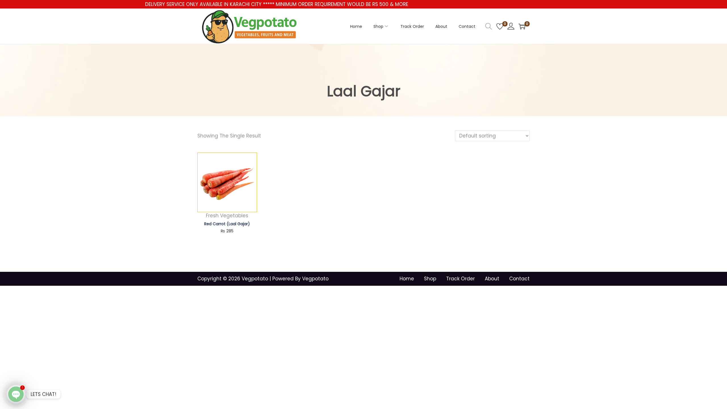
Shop (430, 278)
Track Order (460, 278)
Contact (519, 278)
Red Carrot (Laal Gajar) (227, 224)
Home (407, 278)
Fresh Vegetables (227, 215)
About (492, 278)
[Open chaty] (16, 394)
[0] (499, 26)
